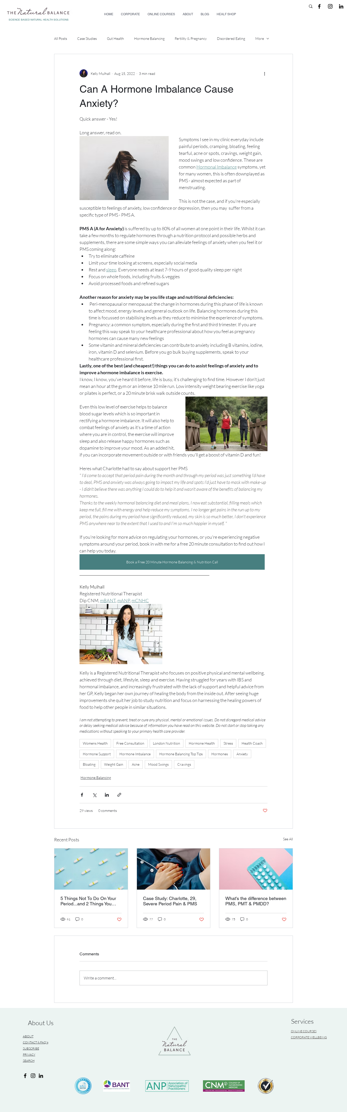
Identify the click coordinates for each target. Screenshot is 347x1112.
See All (288, 839)
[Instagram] (33, 1076)
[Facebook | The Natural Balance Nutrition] (319, 6)
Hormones (219, 754)
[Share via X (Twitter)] (94, 794)
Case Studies (87, 38)
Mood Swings (158, 764)
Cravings (184, 764)
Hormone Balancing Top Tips (181, 754)
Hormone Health (202, 743)
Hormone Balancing (149, 38)
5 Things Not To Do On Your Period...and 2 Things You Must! (88, 901)
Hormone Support (97, 754)
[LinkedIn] (41, 1076)
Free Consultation (130, 743)
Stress (228, 743)
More (259, 38)
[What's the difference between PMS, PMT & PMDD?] (256, 869)
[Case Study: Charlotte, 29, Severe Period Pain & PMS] (173, 869)
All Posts (60, 38)
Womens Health (95, 743)
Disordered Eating (231, 38)
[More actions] (264, 73)
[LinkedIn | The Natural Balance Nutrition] (341, 6)
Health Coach (252, 743)
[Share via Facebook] (82, 794)
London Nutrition (166, 743)
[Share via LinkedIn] (106, 794)
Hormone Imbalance (135, 754)
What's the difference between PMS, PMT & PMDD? (255, 901)
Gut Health (115, 38)
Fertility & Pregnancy (191, 38)
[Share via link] (119, 794)
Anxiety (242, 754)
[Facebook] (25, 1076)
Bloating (89, 764)
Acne (135, 764)
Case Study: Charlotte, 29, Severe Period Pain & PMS (170, 901)
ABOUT (28, 1036)
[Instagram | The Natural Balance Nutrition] (330, 6)
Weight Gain (113, 764)
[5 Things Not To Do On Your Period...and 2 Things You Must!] (91, 869)
